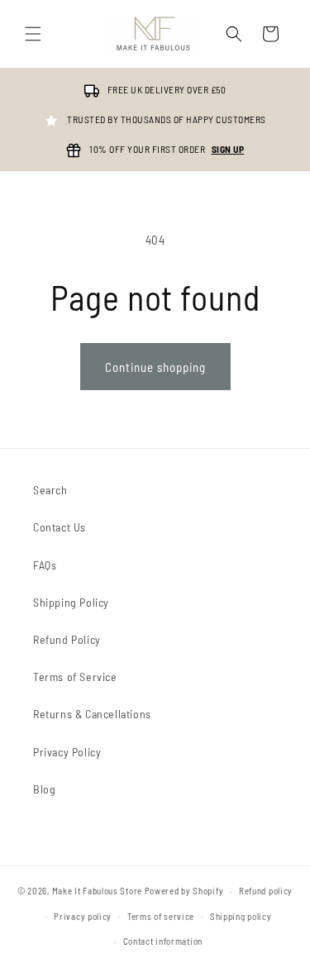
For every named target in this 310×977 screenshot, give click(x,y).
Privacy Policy (67, 752)
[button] (33, 34)
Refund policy (266, 890)
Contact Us (59, 527)
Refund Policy (67, 639)
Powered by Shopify (184, 890)
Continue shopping (155, 367)
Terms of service (160, 916)
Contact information (163, 941)
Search (50, 490)
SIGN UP (228, 149)
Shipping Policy (71, 602)
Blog (44, 789)
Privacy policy (83, 916)
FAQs (44, 565)
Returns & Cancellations (92, 714)
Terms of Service (75, 677)
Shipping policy (241, 916)
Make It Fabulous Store (97, 890)
